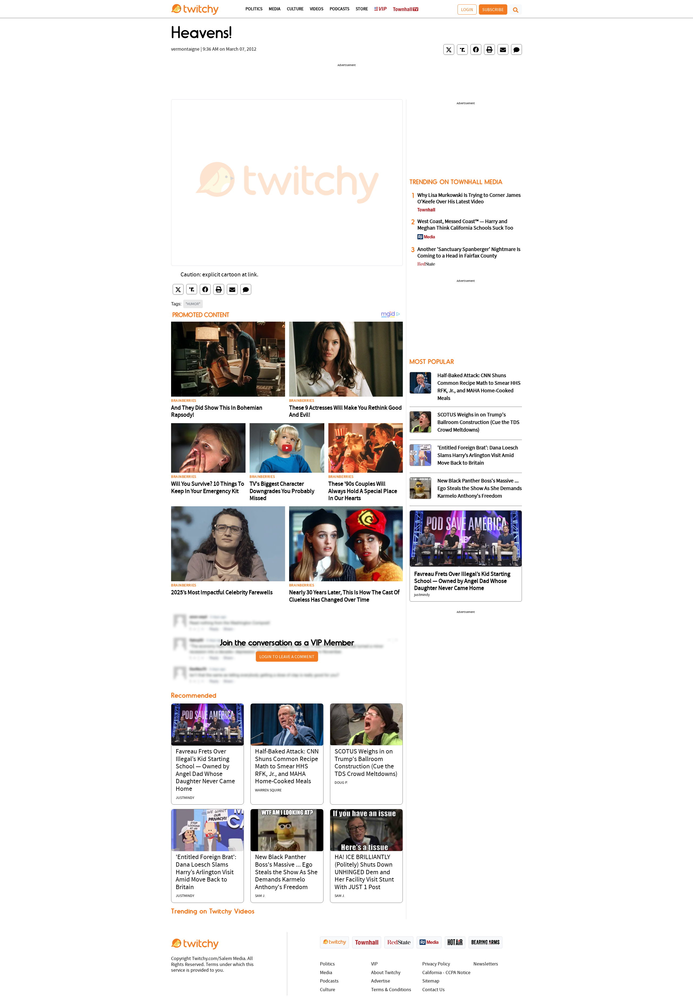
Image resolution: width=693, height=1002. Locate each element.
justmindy (185, 798)
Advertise (380, 981)
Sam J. (260, 896)
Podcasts (339, 9)
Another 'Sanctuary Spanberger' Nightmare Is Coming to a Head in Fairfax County (468, 253)
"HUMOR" (193, 303)
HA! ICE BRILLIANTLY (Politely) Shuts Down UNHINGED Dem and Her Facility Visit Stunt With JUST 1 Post (364, 872)
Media (274, 9)
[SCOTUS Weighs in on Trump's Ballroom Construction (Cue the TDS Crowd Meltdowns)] (366, 725)
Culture (295, 9)
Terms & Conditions (391, 990)
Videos (316, 9)
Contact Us (433, 990)
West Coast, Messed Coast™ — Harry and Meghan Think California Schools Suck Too (465, 225)
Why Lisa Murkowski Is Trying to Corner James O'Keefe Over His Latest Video (469, 199)
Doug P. (341, 783)
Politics (254, 9)
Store (362, 9)
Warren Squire (268, 790)
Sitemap (430, 981)
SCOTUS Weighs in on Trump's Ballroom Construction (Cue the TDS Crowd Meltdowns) (478, 422)
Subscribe (493, 9)
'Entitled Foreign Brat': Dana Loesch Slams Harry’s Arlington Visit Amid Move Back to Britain (206, 872)
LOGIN (467, 9)
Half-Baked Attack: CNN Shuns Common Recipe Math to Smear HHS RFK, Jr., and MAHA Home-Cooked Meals (287, 767)
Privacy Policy (436, 964)
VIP (374, 964)
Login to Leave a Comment (287, 656)
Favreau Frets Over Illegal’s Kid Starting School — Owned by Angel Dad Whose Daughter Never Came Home (462, 581)
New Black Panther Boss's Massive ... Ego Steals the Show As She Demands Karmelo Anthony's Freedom (286, 872)
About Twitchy (385, 972)
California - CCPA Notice (446, 972)
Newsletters (485, 964)
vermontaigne (185, 49)
